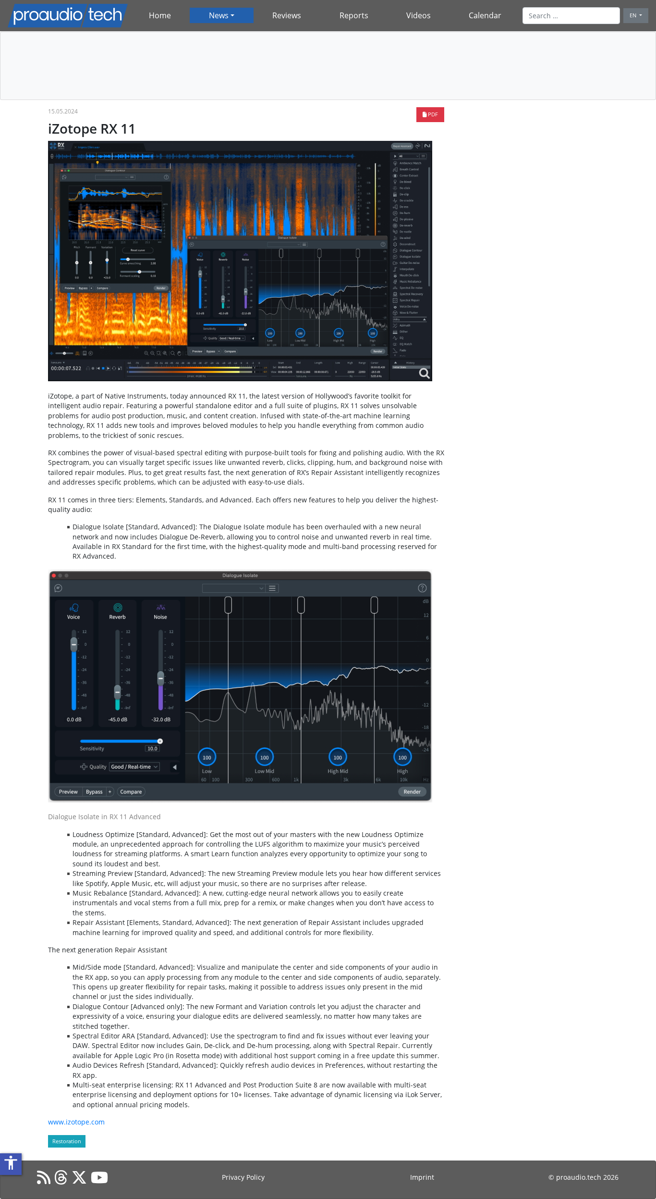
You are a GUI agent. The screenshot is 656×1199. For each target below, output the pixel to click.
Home (160, 15)
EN (634, 15)
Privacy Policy (243, 1177)
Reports (354, 15)
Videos (418, 15)
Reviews (286, 15)
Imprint (422, 1177)
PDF (432, 114)
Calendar (485, 15)
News (219, 15)
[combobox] (571, 15)
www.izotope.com (76, 1121)
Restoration (66, 1141)
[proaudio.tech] (68, 15)
